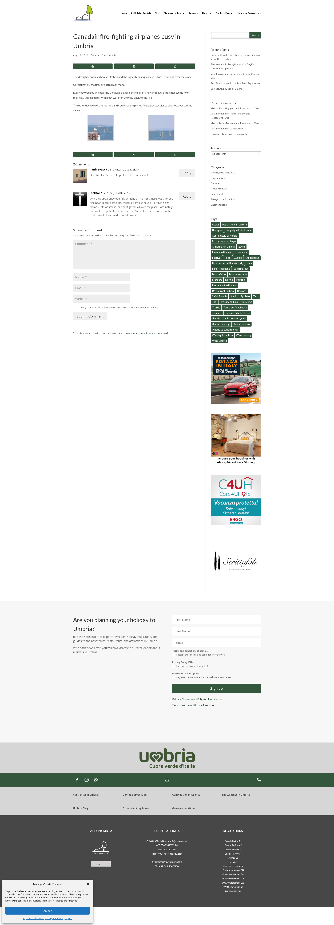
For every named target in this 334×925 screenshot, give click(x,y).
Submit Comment (90, 316)
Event (241, 246)
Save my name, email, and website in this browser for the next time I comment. (118, 307)
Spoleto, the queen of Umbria (226, 88)
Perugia (240, 279)
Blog (157, 13)
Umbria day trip (221, 323)
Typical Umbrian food (237, 313)
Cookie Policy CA (233, 849)
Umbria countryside (235, 318)
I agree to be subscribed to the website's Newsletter (203, 677)
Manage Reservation (249, 13)
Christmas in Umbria (223, 246)
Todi (214, 301)
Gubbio (238, 257)
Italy (249, 263)
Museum (217, 279)
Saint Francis (219, 296)
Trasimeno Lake (229, 301)
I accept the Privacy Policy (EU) (192, 666)
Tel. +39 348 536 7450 (167, 866)
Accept (47, 910)
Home (124, 13)
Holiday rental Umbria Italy (227, 263)
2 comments (109, 55)
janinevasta (98, 169)
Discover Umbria (172, 13)
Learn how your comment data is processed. (143, 333)
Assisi (215, 224)
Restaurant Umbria (223, 290)
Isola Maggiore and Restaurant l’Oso (239, 108)
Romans (241, 290)
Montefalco (219, 274)
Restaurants (217, 193)
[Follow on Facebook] (77, 780)
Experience (241, 252)
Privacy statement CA (233, 878)
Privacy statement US (233, 886)
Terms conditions (233, 890)
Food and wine (218, 177)
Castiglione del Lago (224, 241)
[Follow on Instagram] (86, 780)
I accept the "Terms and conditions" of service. (200, 654)
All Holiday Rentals (141, 13)
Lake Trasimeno (221, 268)
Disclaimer (233, 857)
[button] (88, 884)
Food (227, 257)
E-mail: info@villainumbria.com (167, 861)
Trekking (247, 301)
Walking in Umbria (222, 335)
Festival (216, 257)
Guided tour (252, 257)
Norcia (229, 279)
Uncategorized (219, 204)
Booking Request (225, 13)
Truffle (216, 307)
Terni (256, 296)
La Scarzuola (236, 128)
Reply (186, 173)
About (205, 13)
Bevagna (217, 230)
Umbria (216, 318)
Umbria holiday (241, 323)
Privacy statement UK (233, 882)
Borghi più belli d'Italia (239, 230)
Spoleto (245, 296)
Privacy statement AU (233, 874)
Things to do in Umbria (223, 199)
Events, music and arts (223, 172)
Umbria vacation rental (225, 329)
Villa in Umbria (218, 113)
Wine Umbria (219, 340)
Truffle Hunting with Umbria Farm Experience (235, 83)
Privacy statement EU (233, 870)
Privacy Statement (54, 918)
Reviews (193, 13)
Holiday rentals (219, 188)
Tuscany (217, 313)
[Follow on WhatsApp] (96, 780)
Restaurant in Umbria (224, 285)
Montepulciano (238, 274)
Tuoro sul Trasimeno (235, 307)
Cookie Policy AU (233, 845)
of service (193, 705)
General (95, 55)
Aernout (96, 193)
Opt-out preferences (33, 918)
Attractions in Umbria (234, 224)
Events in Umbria (221, 252)
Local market (240, 268)
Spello (233, 296)
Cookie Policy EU (233, 841)
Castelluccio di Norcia (224, 235)
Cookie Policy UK (233, 853)
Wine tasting (243, 335)
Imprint (68, 918)
